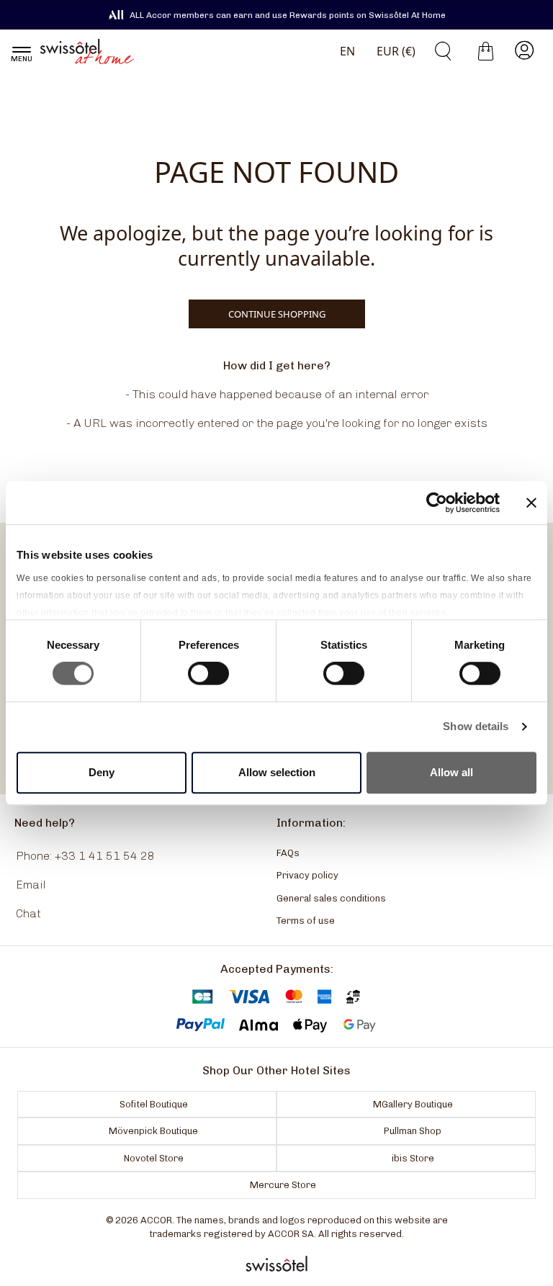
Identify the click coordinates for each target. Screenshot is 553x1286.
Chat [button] (28, 913)
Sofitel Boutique (154, 1104)
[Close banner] (531, 503)
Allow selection (276, 772)
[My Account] (524, 51)
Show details (475, 726)
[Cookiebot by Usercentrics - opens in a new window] (437, 502)
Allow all (451, 772)
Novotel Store (154, 1158)
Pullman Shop (412, 1130)
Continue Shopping (276, 313)
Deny (101, 772)
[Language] (344, 51)
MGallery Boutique (413, 1104)
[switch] (208, 674)
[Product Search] (437, 51)
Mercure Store (283, 1184)
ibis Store (413, 1158)
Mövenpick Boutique (153, 1130)
